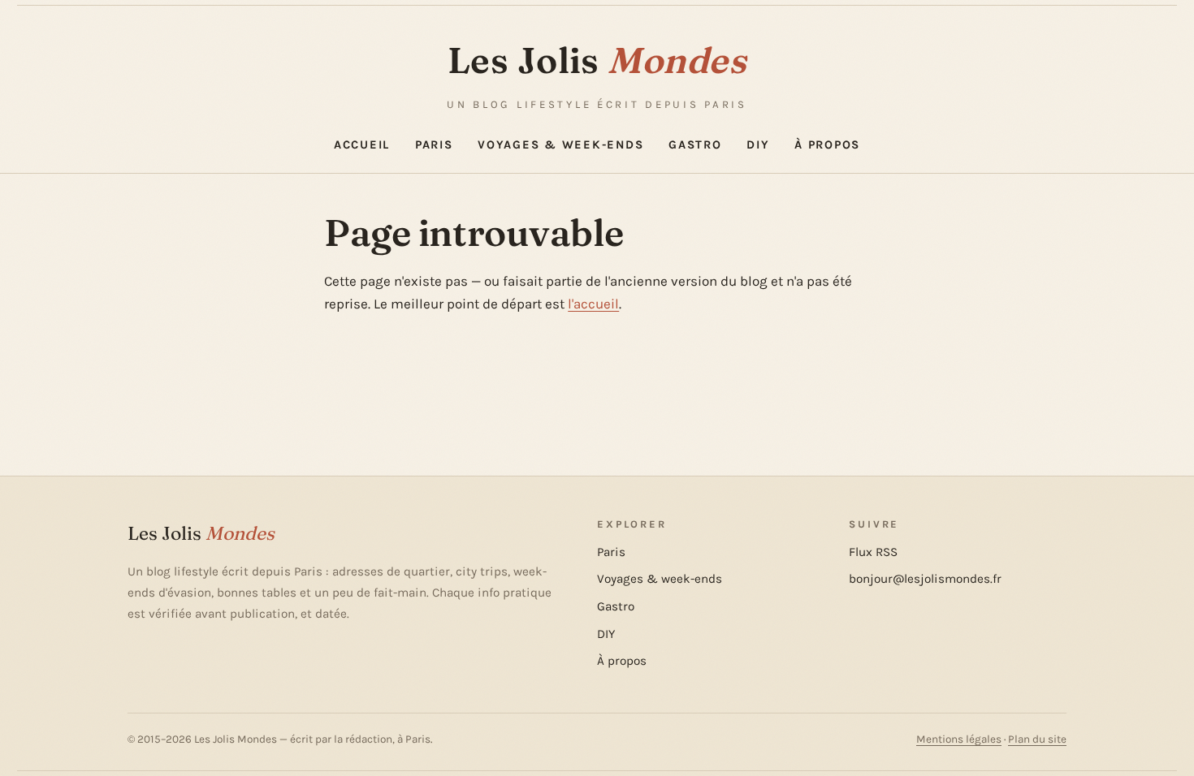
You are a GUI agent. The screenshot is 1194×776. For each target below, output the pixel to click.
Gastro (695, 145)
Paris (434, 145)
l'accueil (593, 303)
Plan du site (1037, 739)
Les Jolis (597, 60)
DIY (757, 145)
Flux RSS (873, 552)
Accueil (362, 145)
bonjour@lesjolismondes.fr (925, 578)
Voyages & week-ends (560, 145)
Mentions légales (958, 739)
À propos (827, 145)
